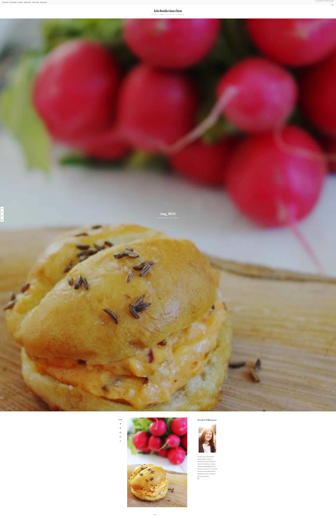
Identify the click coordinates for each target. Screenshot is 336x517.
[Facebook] (120, 424)
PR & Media (13, 2)
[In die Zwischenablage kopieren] (120, 441)
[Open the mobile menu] (332, 5)
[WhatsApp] (120, 437)
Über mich (5, 2)
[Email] (120, 432)
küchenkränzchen (168, 11)
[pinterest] (2, 212)
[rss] (2, 220)
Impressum (43, 2)
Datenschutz (27, 2)
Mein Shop (35, 2)
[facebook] (2, 208)
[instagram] (2, 216)
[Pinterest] (120, 428)
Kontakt (20, 2)
